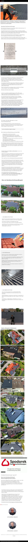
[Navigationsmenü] (6, 1)
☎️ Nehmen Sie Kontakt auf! (4, 504)
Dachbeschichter (4, 63)
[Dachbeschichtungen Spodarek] (3, 0)
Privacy (17, 541)
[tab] (3, 63)
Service (9, 63)
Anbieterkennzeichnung (13, 541)
